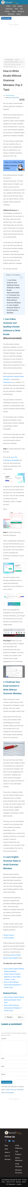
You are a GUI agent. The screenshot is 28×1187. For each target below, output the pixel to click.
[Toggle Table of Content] (20, 277)
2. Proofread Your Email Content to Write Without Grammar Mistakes (14, 299)
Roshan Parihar (10, 95)
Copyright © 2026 (15, 1180)
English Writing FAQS (11, 62)
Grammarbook (9, 938)
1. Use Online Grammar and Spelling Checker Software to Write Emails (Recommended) (13, 286)
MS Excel (11, 14)
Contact (18, 1184)
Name (3, 1058)
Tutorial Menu (6, 18)
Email (3, 1066)
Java (13, 11)
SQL (21, 9)
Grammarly (7, 382)
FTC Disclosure (10, 1184)
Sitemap (18, 1182)
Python (7, 11)
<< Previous (8, 1017)
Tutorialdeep (8, 59)
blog (16, 59)
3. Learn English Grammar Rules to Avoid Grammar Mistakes (13, 309)
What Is (7, 1152)
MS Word (21, 11)
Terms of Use (10, 1182)
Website (3, 1074)
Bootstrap (9, 9)
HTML (8, 6)
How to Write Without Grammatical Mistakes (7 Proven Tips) (12, 984)
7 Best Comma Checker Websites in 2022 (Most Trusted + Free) (12, 976)
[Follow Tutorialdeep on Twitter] (9, 1141)
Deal (6, 1149)
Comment (4, 1038)
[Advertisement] (14, 40)
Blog (6, 1145)
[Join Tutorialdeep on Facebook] (6, 1141)
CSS (14, 6)
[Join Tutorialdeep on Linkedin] (13, 1141)
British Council (9, 935)
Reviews (7, 1159)
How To (7, 1156)
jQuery (20, 6)
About (24, 1182)
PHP (16, 9)
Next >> (20, 1017)
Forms (19, 14)
